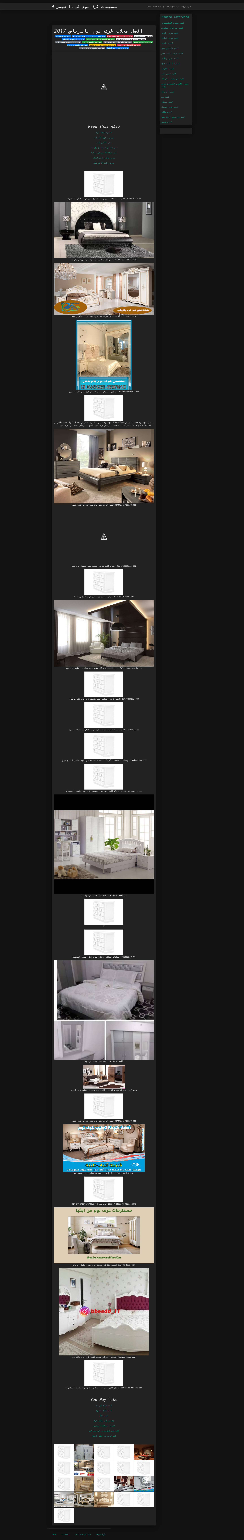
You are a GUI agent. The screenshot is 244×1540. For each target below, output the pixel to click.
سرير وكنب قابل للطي (104, 157)
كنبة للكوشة (168, 68)
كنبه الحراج (168, 91)
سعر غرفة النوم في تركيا (104, 152)
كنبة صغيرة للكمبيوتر (173, 22)
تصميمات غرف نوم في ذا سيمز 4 (85, 6)
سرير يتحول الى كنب (104, 137)
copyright (186, 6)
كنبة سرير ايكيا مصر (172, 53)
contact (157, 6)
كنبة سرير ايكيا (170, 38)
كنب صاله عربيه (104, 1405)
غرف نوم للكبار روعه (143, 42)
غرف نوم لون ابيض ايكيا (117, 48)
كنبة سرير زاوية (170, 33)
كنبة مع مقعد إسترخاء (173, 78)
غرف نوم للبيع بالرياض (77, 45)
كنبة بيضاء (167, 102)
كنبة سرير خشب (169, 73)
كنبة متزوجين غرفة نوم (173, 117)
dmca (149, 6)
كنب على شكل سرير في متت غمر (104, 1430)
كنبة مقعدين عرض (170, 48)
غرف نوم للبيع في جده (92, 42)
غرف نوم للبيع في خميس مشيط (119, 36)
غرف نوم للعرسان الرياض (73, 39)
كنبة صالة (167, 112)
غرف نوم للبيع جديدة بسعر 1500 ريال (89, 36)
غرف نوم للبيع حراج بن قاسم (102, 45)
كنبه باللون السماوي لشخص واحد (175, 85)
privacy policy (171, 6)
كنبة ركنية (167, 43)
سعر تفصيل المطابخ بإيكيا (103, 147)
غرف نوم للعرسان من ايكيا (128, 45)
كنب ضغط (104, 1415)
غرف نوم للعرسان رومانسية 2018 (118, 42)
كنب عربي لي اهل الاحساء (103, 1435)
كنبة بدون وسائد (170, 58)
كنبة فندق (167, 122)
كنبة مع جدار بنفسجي (172, 28)
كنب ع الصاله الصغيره (104, 1425)
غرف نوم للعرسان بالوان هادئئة (131, 39)
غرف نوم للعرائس (63, 36)
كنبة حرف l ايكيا (171, 63)
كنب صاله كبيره (104, 1410)
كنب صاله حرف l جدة (104, 1420)
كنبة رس (165, 96)
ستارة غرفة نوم (104, 132)
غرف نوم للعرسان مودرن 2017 (68, 42)
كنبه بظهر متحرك (170, 107)
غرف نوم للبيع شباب (143, 36)
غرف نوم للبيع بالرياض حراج (92, 48)
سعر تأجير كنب (104, 142)
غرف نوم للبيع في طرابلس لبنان (101, 39)
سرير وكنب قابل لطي (104, 162)
